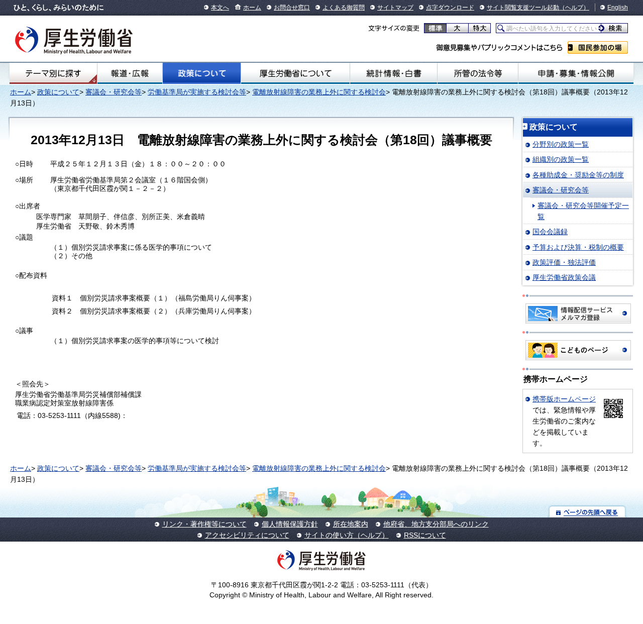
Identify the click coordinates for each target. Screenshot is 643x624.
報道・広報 (129, 73)
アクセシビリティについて (247, 535)
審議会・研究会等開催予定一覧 (583, 211)
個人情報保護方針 (290, 524)
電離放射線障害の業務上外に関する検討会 (319, 92)
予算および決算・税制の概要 (578, 247)
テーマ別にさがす (53, 73)
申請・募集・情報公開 (575, 73)
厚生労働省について (295, 73)
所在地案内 (350, 524)
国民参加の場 (598, 47)
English (617, 7)
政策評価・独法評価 (564, 262)
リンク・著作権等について (204, 524)
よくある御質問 (344, 7)
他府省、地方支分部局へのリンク (436, 524)
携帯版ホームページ (564, 399)
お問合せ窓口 (292, 7)
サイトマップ (395, 7)
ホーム (252, 7)
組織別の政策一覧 (560, 159)
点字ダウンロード (450, 7)
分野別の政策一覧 (560, 144)
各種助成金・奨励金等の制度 (578, 175)
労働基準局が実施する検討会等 (197, 92)
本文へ (220, 7)
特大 (479, 28)
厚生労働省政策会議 (564, 277)
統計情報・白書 (393, 73)
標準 (435, 28)
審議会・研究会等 (113, 92)
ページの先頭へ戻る (587, 511)
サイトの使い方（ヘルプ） (346, 535)
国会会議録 (550, 232)
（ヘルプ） (574, 7)
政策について (201, 73)
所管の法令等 (478, 73)
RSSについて (425, 535)
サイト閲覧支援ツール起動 (523, 7)
